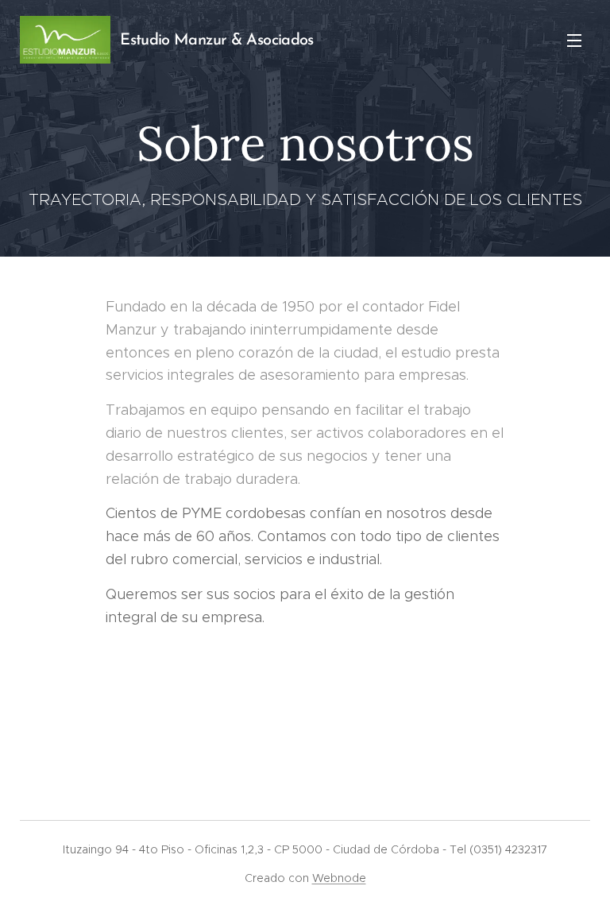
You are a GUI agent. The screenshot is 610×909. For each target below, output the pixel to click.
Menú (574, 40)
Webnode (339, 878)
